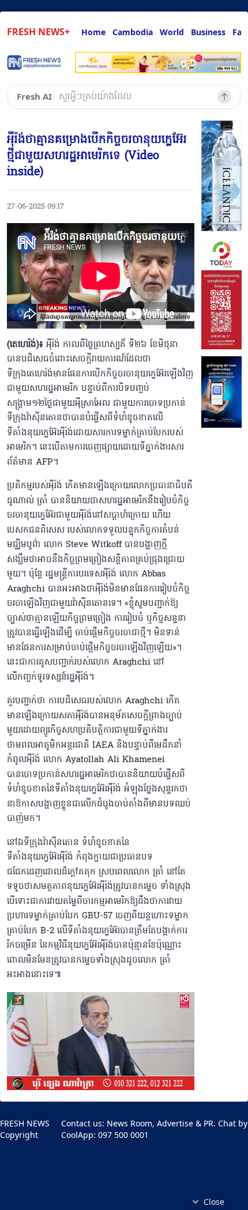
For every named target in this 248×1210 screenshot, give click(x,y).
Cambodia (132, 32)
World (172, 32)
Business (208, 32)
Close (214, 1201)
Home (93, 32)
